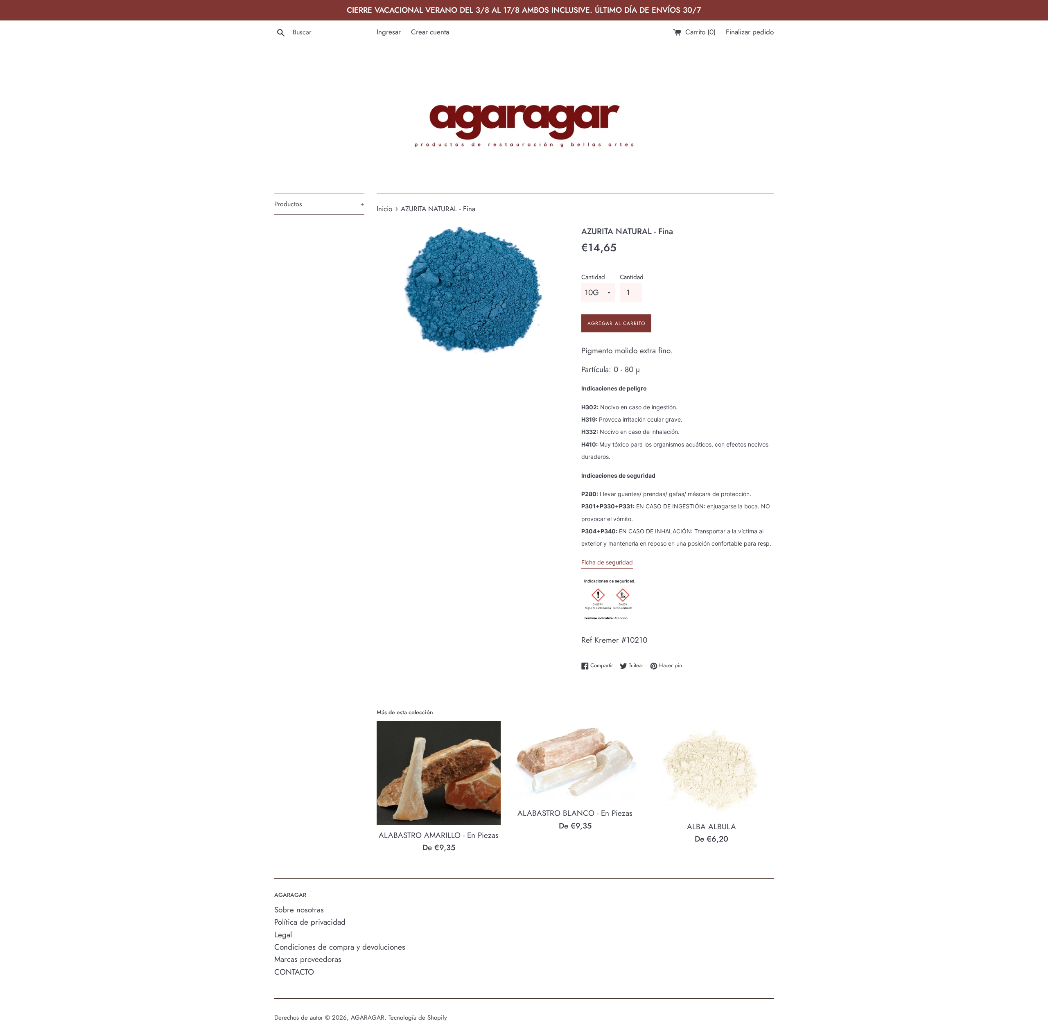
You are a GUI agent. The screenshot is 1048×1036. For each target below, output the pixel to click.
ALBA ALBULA (711, 826)
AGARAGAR (367, 1017)
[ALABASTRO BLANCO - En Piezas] (575, 762)
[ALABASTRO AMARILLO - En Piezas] (439, 773)
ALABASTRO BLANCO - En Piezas (574, 813)
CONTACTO (294, 971)
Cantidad (593, 277)
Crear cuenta (430, 32)
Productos (319, 204)
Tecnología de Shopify (417, 1017)
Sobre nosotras (299, 909)
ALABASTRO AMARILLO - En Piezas (439, 835)
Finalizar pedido (750, 32)
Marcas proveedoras (307, 959)
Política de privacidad (310, 922)
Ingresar (389, 32)
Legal (283, 934)
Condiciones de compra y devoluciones (339, 946)
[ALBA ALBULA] (712, 768)
